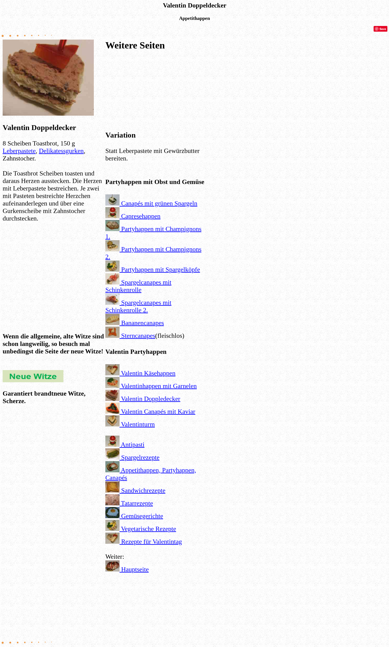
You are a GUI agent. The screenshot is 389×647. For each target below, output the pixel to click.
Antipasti (132, 444)
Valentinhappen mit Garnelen (159, 386)
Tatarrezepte (137, 503)
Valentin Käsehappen (148, 373)
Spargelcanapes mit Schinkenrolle (138, 286)
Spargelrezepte (140, 457)
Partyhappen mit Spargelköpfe (160, 269)
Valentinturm (138, 424)
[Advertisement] (53, 265)
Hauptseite (135, 569)
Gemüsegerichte (142, 516)
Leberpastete (19, 150)
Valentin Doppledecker (150, 398)
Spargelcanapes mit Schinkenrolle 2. (138, 306)
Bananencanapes (142, 322)
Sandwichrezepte (143, 490)
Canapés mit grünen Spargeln (159, 203)
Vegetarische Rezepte (148, 528)
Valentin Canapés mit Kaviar (158, 411)
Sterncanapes (138, 335)
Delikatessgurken (61, 150)
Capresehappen (140, 216)
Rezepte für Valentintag (151, 541)
